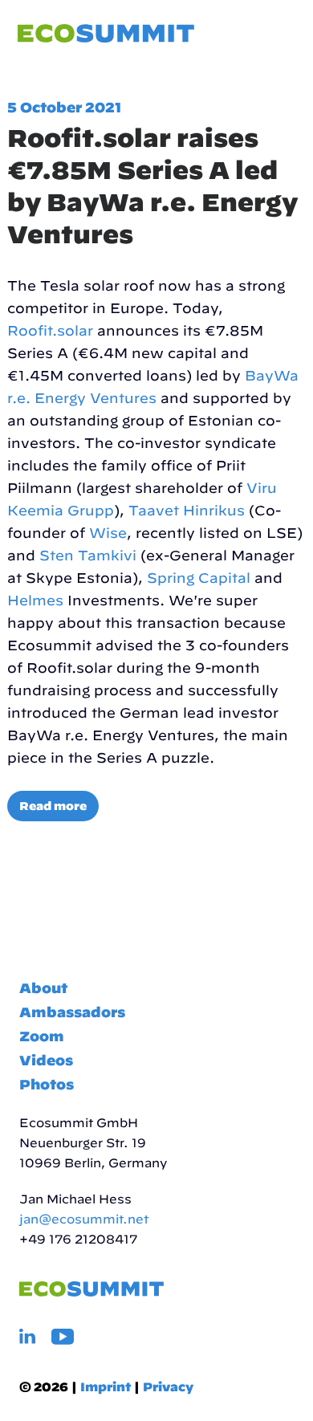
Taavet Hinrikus (186, 510)
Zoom (41, 1036)
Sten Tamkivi (87, 555)
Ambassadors (72, 1012)
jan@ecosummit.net (83, 1219)
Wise (108, 532)
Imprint (105, 1387)
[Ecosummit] (106, 34)
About (43, 988)
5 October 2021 (64, 107)
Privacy (168, 1387)
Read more (53, 806)
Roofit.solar (50, 330)
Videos (46, 1060)
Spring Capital (198, 577)
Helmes (35, 600)
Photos (46, 1084)
